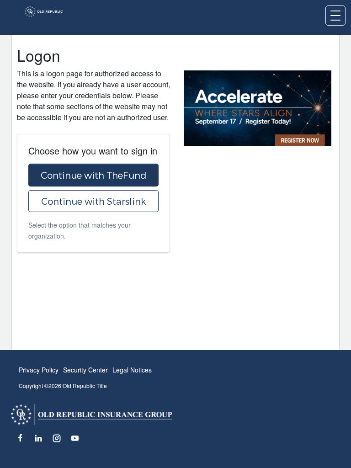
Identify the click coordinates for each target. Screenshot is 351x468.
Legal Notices (132, 369)
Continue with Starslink (93, 201)
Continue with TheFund (94, 175)
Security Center (85, 369)
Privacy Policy (38, 369)
